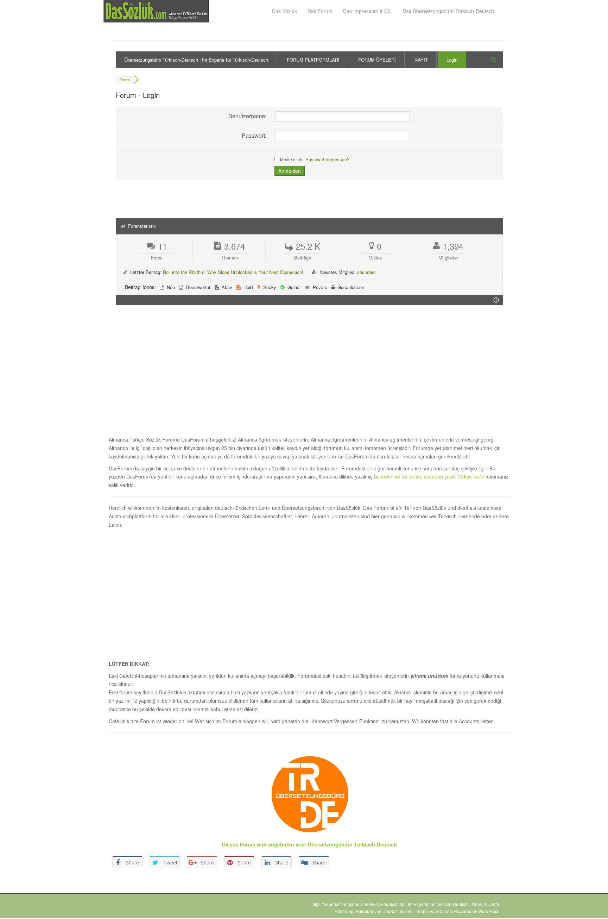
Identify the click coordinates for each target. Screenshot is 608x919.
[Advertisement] (309, 374)
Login (451, 59)
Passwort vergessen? (327, 159)
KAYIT (421, 59)
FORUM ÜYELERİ (377, 59)
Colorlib (445, 911)
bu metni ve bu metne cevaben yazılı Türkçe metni (430, 476)
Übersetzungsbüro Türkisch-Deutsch (352, 844)
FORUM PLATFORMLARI (313, 59)
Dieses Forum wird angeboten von (263, 844)
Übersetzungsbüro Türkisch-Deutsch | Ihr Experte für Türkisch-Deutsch (196, 59)
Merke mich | (292, 159)
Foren (125, 79)
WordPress (488, 911)
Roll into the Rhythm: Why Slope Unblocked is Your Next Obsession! (233, 272)
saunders (366, 272)
